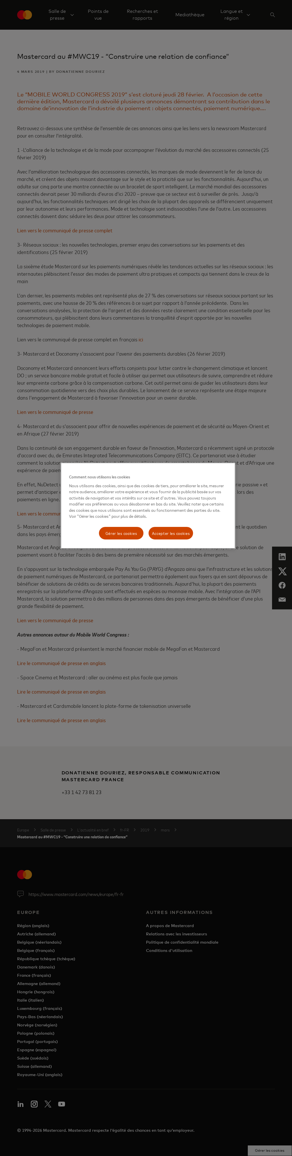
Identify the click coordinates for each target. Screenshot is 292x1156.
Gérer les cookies (121, 533)
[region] (148, 505)
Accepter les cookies (171, 533)
